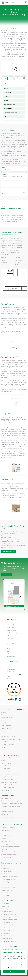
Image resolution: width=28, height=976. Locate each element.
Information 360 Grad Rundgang (10, 949)
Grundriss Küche (5, 933)
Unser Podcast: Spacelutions (11, 670)
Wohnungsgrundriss (7, 911)
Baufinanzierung (6, 798)
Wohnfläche (4, 814)
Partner (9, 678)
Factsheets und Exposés (8, 790)
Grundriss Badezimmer (7, 930)
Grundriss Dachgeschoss (8, 925)
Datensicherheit (11, 625)
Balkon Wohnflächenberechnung (10, 739)
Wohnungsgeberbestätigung (9, 844)
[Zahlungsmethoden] (14, 699)
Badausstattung (9, 108)
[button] (4, 78)
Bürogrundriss (5, 903)
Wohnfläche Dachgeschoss (8, 736)
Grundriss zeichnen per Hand (9, 876)
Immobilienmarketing (7, 766)
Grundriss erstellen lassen (8, 874)
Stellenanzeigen (11, 656)
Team (8, 651)
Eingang (7, 100)
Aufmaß (3, 720)
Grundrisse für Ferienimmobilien (10, 936)
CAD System (4, 712)
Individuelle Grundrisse (9, 551)
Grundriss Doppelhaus (7, 917)
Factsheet (4, 849)
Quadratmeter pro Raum (11, 112)
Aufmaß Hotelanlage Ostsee (9, 854)
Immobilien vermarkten (7, 787)
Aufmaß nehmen (6, 723)
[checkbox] (4, 88)
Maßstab (7, 116)
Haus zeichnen (5, 884)
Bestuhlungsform (6, 725)
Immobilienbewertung (7, 742)
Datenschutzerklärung (17, 964)
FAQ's (8, 654)
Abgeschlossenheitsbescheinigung (10, 846)
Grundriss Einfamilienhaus (8, 941)
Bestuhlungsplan (6, 728)
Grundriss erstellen (6, 871)
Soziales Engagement (10, 675)
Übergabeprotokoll (6, 777)
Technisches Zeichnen (7, 717)
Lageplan (3, 838)
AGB (8, 635)
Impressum (10, 638)
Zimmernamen (8, 92)
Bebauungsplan (5, 830)
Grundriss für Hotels (7, 938)
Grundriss (4, 866)
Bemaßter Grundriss (7, 811)
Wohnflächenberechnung (8, 734)
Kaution (3, 750)
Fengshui (3, 731)
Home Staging (5, 771)
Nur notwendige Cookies (14, 967)
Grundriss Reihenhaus (7, 922)
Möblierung (7, 88)
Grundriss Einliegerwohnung (9, 927)
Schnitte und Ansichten (7, 827)
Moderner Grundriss (6, 890)
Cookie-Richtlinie (11, 630)
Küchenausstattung (10, 104)
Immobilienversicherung (8, 744)
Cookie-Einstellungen (12, 633)
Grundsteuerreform (6, 835)
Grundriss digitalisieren (7, 882)
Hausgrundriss (5, 906)
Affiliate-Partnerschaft (13, 667)
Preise (8, 648)
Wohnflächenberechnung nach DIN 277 (12, 817)
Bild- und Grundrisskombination (10, 852)
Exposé (3, 760)
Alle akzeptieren (14, 971)
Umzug (3, 747)
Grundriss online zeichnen (8, 879)
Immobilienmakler (6, 768)
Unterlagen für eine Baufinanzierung (11, 803)
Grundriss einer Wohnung (8, 914)
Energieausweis (5, 841)
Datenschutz (10, 627)
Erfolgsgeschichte (6, 763)
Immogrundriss (5, 895)
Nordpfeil (7, 96)
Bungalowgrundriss (6, 909)
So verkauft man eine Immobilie (10, 774)
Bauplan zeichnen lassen (8, 887)
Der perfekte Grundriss (7, 893)
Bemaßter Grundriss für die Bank (10, 806)
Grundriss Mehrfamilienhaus (9, 919)
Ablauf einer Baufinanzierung (9, 801)
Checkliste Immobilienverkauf (9, 782)
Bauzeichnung (5, 715)
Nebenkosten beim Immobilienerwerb (11, 809)
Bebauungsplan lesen (7, 833)
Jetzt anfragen (6, 574)
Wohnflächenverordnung (8, 819)
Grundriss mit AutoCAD (8, 857)
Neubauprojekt (5, 758)
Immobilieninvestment (7, 779)
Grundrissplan (5, 868)
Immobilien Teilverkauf (7, 785)
